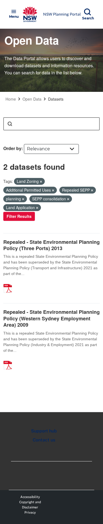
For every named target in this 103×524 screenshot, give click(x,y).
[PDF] (9, 282)
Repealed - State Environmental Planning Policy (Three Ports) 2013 (51, 245)
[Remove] (41, 181)
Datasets (55, 99)
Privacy (30, 512)
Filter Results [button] (19, 216)
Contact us (44, 440)
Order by (12, 148)
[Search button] (9, 123)
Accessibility (30, 497)
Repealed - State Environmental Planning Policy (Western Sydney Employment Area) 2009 (51, 318)
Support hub (44, 431)
